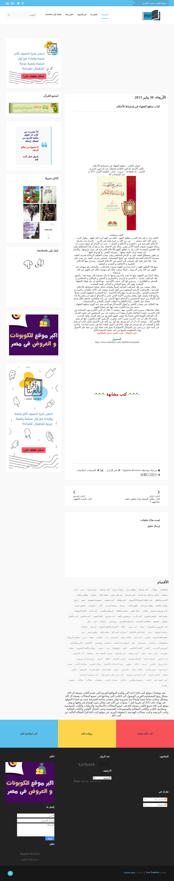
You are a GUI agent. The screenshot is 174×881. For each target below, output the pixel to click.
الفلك (107, 659)
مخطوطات (163, 643)
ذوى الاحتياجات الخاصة (113, 664)
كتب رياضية (133, 653)
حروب (100, 648)
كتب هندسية (120, 653)
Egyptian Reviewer (30, 854)
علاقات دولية (137, 669)
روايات (154, 589)
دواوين (129, 664)
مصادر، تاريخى (111, 680)
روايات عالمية (162, 605)
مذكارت (123, 680)
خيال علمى (135, 611)
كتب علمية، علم (161, 680)
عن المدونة (81, 14)
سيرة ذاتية (163, 616)
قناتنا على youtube (53, 14)
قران (143, 653)
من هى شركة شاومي (30, 859)
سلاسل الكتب (81, 664)
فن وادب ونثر (116, 595)
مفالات (89, 680)
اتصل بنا (94, 14)
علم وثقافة (121, 600)
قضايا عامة (103, 595)
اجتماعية (114, 637)
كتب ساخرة (86, 616)
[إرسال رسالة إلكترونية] (101, 470)
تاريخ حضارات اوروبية (85, 659)
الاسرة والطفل (161, 600)
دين (83, 632)
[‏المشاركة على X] (148, 474)
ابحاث (141, 627)
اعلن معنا (69, 14)
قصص (147, 637)
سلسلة (103, 621)
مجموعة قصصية (94, 600)
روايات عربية (117, 589)
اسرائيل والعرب (106, 611)
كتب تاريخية (143, 589)
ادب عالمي (73, 616)
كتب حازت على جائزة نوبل (112, 675)
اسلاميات (81, 470)
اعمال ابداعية (149, 659)
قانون (74, 669)
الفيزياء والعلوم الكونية (108, 627)
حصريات (91, 605)
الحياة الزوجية (80, 611)
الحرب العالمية (119, 659)
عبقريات (164, 653)
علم (156, 653)
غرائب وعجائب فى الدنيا (148, 595)
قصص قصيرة (150, 616)
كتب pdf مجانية (145, 733)
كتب (76, 589)
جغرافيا (84, 627)
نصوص (71, 680)
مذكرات (152, 643)
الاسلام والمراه (134, 659)
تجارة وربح (163, 664)
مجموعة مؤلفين (136, 680)
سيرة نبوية (163, 669)
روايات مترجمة (147, 605)
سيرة (69, 664)
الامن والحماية (76, 643)
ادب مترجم (110, 616)
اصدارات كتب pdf (119, 632)
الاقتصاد (88, 643)
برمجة (122, 605)
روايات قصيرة (95, 664)
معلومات (98, 680)
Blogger (77, 781)
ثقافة (91, 637)
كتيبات (148, 680)
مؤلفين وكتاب (82, 595)
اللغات (99, 637)
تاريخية (93, 627)
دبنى (84, 637)
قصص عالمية (154, 675)
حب (108, 648)
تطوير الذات (133, 605)
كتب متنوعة (109, 600)
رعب (150, 632)
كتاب (100, 605)
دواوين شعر (92, 632)
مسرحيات (141, 643)
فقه (149, 653)
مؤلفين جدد (131, 589)
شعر (83, 600)
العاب (147, 648)
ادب (106, 637)
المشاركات (158, 799)
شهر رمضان (150, 669)
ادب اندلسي (163, 659)
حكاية (136, 664)
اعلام (123, 627)
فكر (88, 621)
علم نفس (125, 669)
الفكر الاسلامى (136, 648)
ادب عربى (132, 627)
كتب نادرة (137, 616)
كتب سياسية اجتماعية (89, 675)
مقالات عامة (126, 637)
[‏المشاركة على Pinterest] (142, 474)
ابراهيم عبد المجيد (121, 643)
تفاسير (153, 664)
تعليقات (160, 805)
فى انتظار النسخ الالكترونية (140, 600)
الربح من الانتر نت (160, 648)
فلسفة (156, 621)
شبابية (93, 595)
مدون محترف (129, 872)
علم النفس (98, 616)
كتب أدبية (93, 611)
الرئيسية (104, 14)
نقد (133, 643)
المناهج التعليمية (126, 621)
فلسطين (83, 669)
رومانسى (113, 621)
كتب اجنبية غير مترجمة (136, 675)
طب (95, 621)
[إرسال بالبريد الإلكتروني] (155, 474)
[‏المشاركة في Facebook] (145, 474)
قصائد (165, 675)
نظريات (164, 685)
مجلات (145, 611)
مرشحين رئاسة (124, 616)
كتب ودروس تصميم (159, 611)
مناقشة (90, 653)
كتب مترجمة (130, 595)
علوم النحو (106, 669)
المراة (99, 659)
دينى (82, 589)
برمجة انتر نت (111, 605)
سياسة (165, 595)
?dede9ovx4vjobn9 (117, 342)
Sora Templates (152, 872)
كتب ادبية (138, 637)
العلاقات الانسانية (143, 621)
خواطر (165, 621)
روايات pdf (87, 733)
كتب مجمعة (105, 589)
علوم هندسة (95, 669)
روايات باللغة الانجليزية (85, 648)
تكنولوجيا (116, 648)
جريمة (144, 664)
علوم (116, 669)
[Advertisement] (116, 61)
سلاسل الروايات (73, 637)
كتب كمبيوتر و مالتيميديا (157, 627)
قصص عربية (80, 605)
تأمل (125, 648)
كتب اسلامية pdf (29, 733)
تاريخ (76, 600)
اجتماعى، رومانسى (103, 643)
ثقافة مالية (104, 632)
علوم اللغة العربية (160, 637)
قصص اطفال (121, 611)
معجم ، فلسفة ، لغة (104, 653)
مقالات (80, 680)
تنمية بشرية (92, 589)
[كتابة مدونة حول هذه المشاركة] (151, 474)
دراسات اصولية (161, 632)
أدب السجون (78, 653)
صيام (71, 648)
